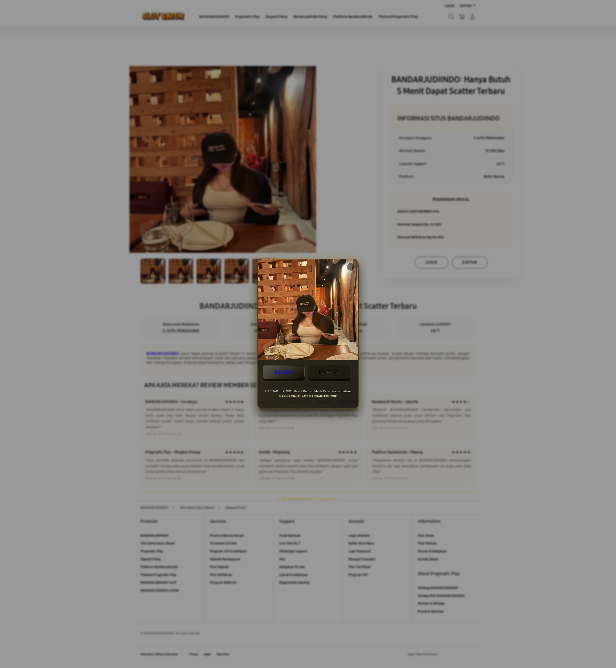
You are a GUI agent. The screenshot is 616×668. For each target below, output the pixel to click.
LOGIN (283, 372)
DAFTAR (329, 372)
